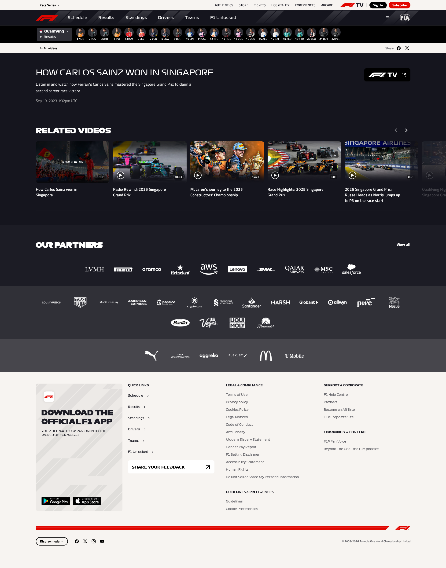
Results (106, 17)
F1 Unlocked (223, 17)
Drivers (166, 17)
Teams (192, 17)
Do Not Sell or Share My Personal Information (262, 477)
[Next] (406, 130)
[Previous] (396, 130)
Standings (136, 17)
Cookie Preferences (242, 509)
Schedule (77, 17)
